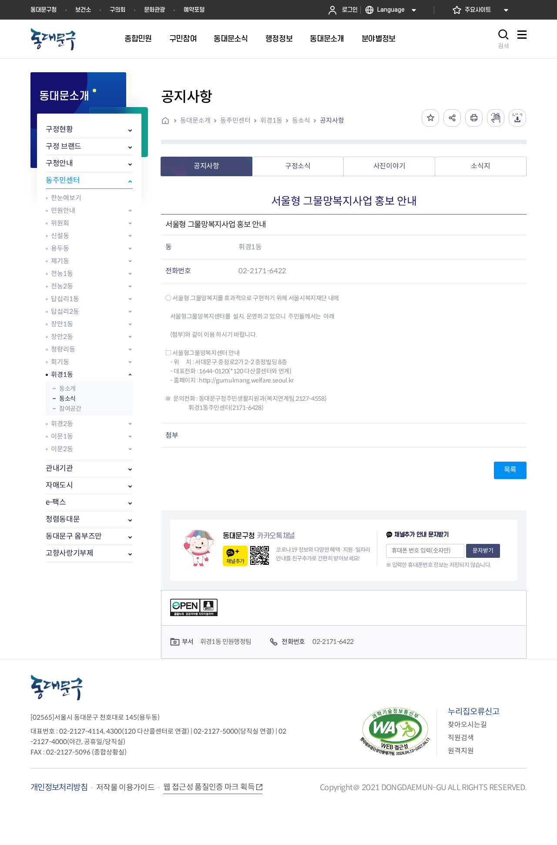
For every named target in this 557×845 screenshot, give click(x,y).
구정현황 (59, 129)
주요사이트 (478, 10)
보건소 (83, 10)
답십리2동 (65, 311)
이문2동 (62, 449)
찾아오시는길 (467, 724)
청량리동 (63, 349)
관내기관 (59, 468)
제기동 (60, 261)
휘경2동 (62, 423)
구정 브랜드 (63, 146)
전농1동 (62, 273)
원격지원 (461, 750)
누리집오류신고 (474, 712)
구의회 (117, 10)
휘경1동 (62, 374)
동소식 (67, 398)
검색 (503, 46)
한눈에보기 (66, 198)
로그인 (350, 10)
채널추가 (235, 561)
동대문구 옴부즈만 (74, 536)
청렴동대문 (63, 519)
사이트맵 (521, 39)
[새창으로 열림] (495, 118)
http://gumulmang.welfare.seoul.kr (246, 380)
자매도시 (59, 485)
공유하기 (452, 118)
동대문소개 (195, 120)
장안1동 (62, 324)
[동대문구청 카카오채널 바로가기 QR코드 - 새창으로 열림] (259, 555)
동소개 (67, 388)
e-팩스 (56, 502)
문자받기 (483, 550)
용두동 (60, 248)
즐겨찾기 (430, 118)
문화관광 (154, 10)
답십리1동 (65, 299)
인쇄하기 (474, 118)
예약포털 (194, 10)
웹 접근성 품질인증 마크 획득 (209, 787)
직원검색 (461, 737)
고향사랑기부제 (70, 553)
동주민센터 (63, 180)
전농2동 (62, 286)
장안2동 (62, 336)
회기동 (60, 362)
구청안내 (59, 163)
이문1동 (62, 436)
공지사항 (332, 120)
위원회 (60, 223)
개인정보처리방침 (58, 787)
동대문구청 (43, 10)
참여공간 (70, 408)
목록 (510, 469)
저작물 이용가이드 (125, 787)
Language (391, 10)
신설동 (60, 235)
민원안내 (63, 210)
